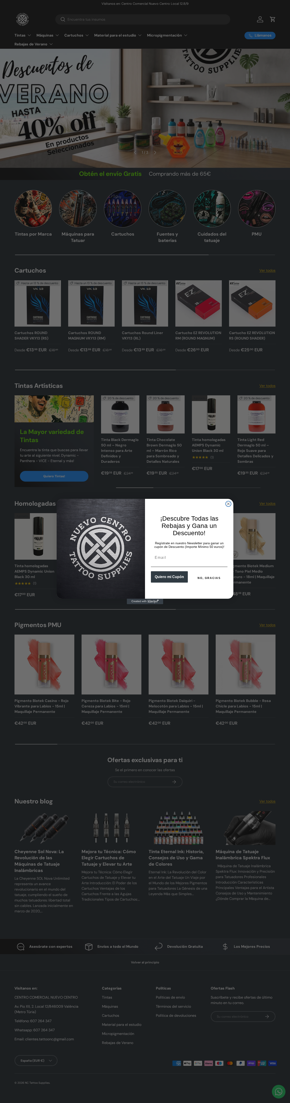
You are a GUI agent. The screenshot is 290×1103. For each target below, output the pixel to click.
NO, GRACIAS (209, 578)
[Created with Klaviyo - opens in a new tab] (145, 601)
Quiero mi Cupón (169, 577)
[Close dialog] (228, 504)
